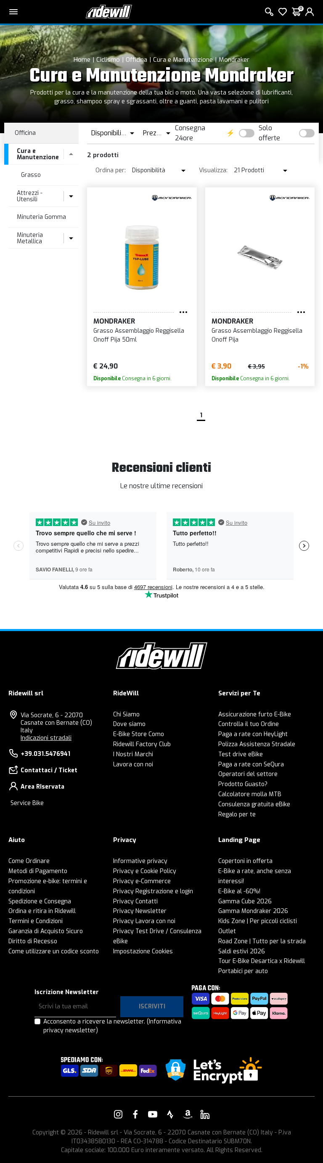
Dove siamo (129, 724)
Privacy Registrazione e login (153, 891)
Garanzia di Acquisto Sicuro (45, 931)
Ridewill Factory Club (142, 744)
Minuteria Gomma (41, 217)
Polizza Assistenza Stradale (256, 744)
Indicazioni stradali (46, 738)
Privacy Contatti (135, 901)
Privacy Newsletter (140, 911)
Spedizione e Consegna (39, 901)
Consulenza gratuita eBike (254, 804)
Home (82, 59)
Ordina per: (110, 170)
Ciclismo (108, 59)
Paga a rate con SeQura (251, 764)
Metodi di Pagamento (37, 871)
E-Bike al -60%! (239, 891)
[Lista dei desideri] (283, 12)
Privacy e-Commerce (142, 881)
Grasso (31, 175)
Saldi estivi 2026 (241, 951)
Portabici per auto (243, 971)
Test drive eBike (240, 754)
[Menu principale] (13, 12)
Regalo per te (237, 814)
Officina (136, 59)
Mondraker (234, 59)
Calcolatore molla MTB (249, 794)
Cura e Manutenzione (183, 59)
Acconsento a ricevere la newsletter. (112, 1026)
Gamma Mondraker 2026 (253, 911)
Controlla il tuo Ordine (248, 724)
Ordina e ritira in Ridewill (42, 911)
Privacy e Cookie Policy (144, 871)
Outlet (227, 931)
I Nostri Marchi (133, 754)
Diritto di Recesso (32, 941)
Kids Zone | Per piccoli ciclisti (257, 921)
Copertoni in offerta (245, 861)
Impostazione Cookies (143, 951)
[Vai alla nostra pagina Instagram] (118, 1114)
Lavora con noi (133, 764)
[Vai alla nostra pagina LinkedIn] (205, 1114)
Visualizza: (213, 170)
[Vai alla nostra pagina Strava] (170, 1114)
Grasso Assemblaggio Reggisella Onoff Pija (257, 335)
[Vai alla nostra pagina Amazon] (188, 1114)
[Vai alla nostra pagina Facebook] (135, 1114)
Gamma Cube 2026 (245, 901)
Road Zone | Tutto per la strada (262, 941)
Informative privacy (140, 861)
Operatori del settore (248, 774)
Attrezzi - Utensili (29, 196)
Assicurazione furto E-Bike (254, 714)
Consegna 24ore (190, 133)
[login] (309, 12)
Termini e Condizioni (35, 921)
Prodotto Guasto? (242, 784)
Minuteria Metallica (30, 238)
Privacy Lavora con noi (144, 921)
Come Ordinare (29, 861)
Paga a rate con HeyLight (253, 734)
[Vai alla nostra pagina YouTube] (153, 1114)
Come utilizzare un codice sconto (53, 951)
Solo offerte (269, 133)
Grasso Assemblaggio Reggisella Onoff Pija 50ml (138, 335)
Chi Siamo (126, 714)
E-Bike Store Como (138, 734)
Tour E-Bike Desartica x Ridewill (261, 961)
